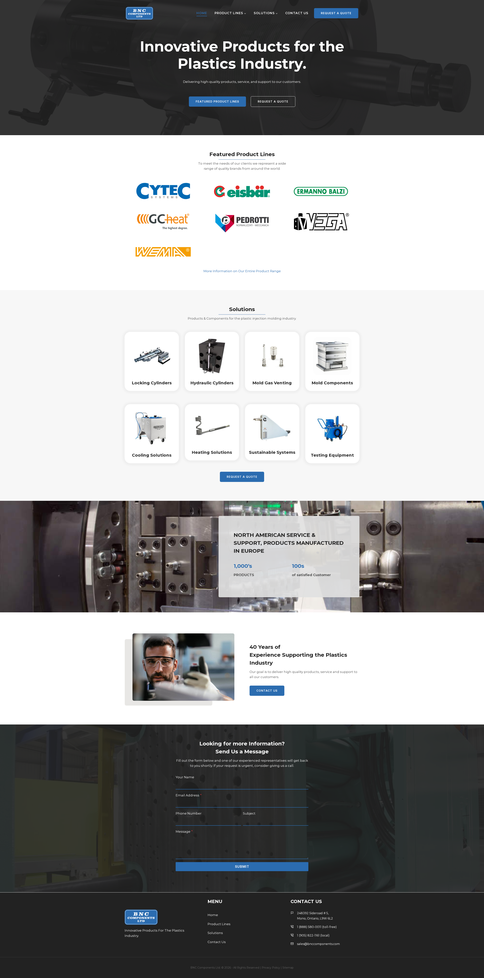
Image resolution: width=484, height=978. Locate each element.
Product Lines (219, 924)
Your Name (185, 777)
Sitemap (288, 967)
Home (201, 13)
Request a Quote (336, 13)
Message (184, 831)
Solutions (215, 933)
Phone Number (189, 813)
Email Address (189, 795)
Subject (249, 813)
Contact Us (296, 13)
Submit (242, 867)
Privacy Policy (271, 967)
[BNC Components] (139, 13)
